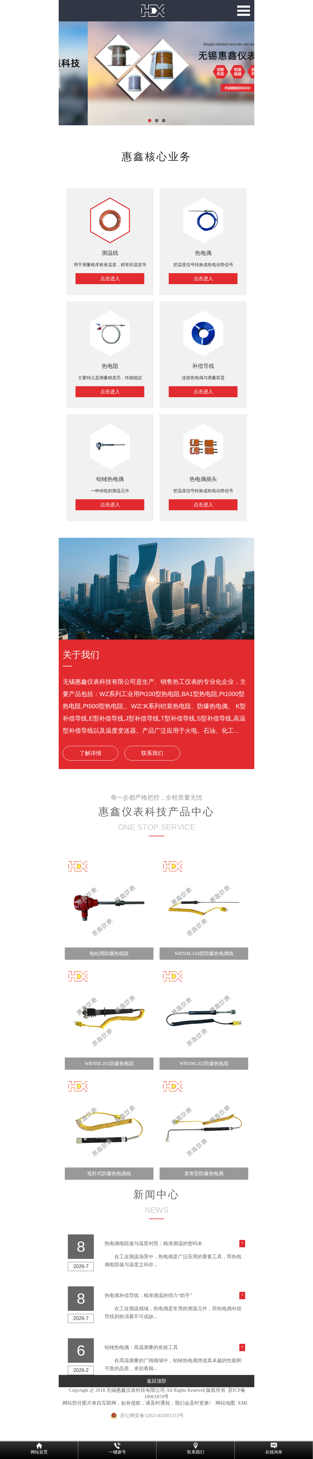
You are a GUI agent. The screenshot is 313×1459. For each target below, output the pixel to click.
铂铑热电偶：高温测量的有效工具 (141, 1347)
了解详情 (90, 753)
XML (243, 1403)
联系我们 (152, 753)
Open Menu (243, 10)
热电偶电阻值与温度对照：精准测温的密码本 (153, 1243)
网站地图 (225, 1403)
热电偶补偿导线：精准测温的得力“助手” (148, 1295)
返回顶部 (156, 1381)
